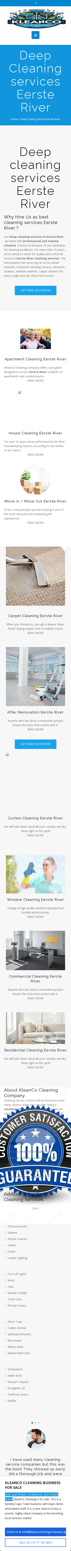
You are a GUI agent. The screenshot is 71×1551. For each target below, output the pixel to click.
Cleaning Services (23, 1199)
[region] (35, 1513)
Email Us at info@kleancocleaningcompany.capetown (36, 1532)
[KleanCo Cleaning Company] (35, 18)
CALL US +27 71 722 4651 (35, 1542)
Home (14, 119)
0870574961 (12, 1185)
